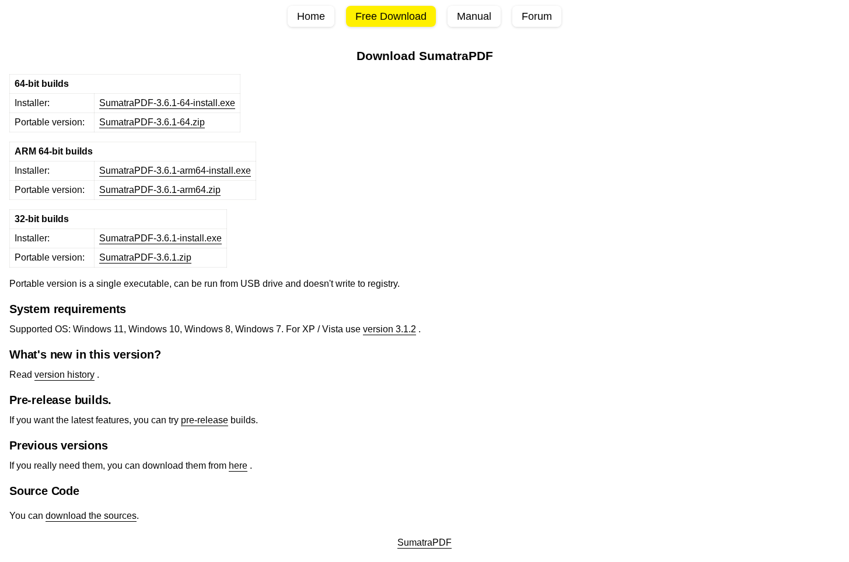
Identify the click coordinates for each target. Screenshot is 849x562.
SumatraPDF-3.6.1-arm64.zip (160, 190)
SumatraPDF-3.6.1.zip (145, 257)
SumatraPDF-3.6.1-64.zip (152, 122)
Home (311, 16)
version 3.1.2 (389, 329)
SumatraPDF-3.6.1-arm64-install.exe (175, 170)
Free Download (391, 16)
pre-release (204, 420)
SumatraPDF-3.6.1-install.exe (160, 238)
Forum (537, 16)
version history (64, 375)
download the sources (91, 516)
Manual (474, 16)
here (238, 465)
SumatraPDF (424, 542)
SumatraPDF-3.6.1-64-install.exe (167, 103)
